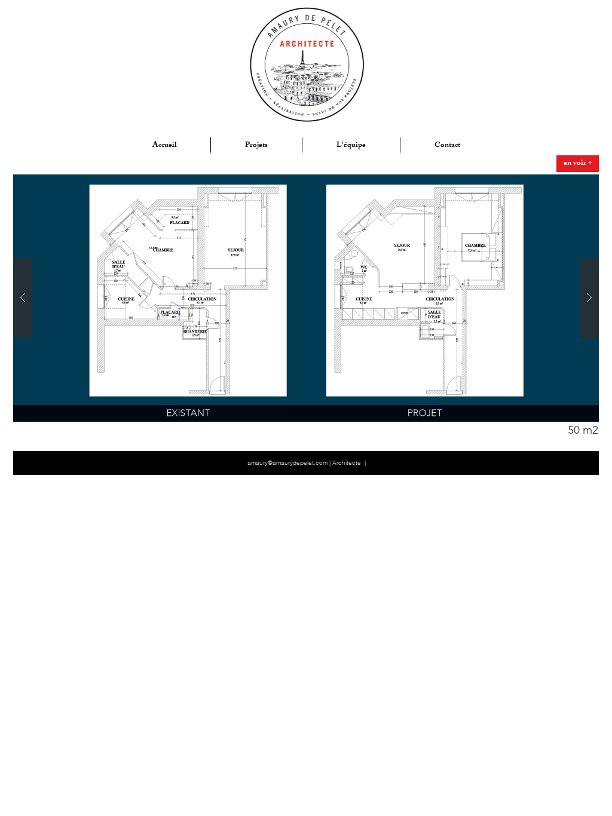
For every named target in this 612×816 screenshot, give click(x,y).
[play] (571, 184)
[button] (582, 430)
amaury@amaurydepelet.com (287, 463)
